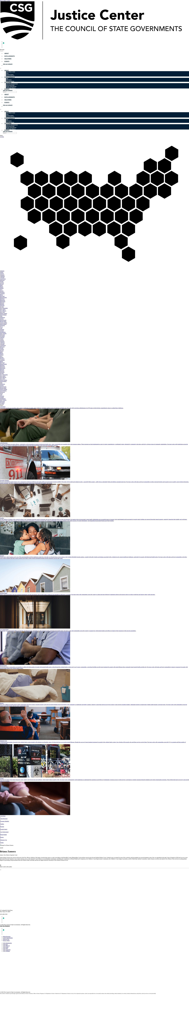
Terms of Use (6, 939)
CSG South (5, 947)
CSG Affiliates (6, 951)
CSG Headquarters (7, 943)
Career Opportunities (8, 938)
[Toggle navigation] (0, 68)
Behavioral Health (10, 85)
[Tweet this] (0, 865)
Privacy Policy (6, 940)
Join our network (7, 64)
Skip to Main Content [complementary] (5, 0)
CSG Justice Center (10, 71)
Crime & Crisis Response (12, 83)
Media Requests (6, 936)
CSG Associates (6, 949)
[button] (3, 43)
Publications (9, 79)
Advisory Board (9, 74)
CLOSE (2, 136)
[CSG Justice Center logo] (94, 39)
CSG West (5, 948)
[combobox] (6, 51)
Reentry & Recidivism (11, 86)
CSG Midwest (6, 945)
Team (7, 73)
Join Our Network (5, 926)
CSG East (5, 944)
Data (7, 78)
